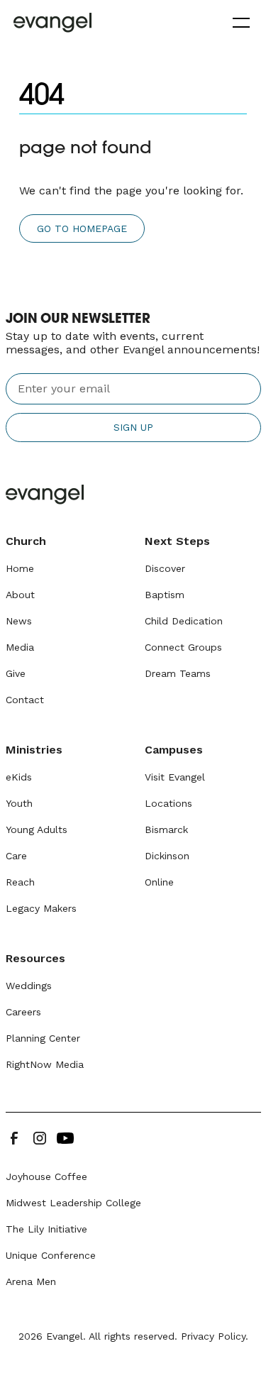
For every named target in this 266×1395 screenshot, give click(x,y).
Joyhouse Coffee (46, 1176)
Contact (25, 699)
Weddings (29, 985)
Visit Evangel (175, 777)
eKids (19, 777)
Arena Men (31, 1281)
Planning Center (43, 1038)
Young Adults (36, 829)
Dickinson (167, 855)
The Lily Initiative (46, 1229)
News (19, 621)
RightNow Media (45, 1064)
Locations (168, 803)
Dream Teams (178, 673)
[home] (52, 23)
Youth (19, 803)
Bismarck (166, 829)
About (20, 594)
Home (20, 568)
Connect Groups (183, 647)
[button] (238, 23)
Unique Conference (51, 1255)
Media (20, 647)
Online (159, 882)
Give (16, 673)
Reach (20, 882)
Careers (23, 1012)
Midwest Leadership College (73, 1202)
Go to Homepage (82, 228)
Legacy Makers (41, 908)
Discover (165, 568)
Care (16, 855)
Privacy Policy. (214, 1336)
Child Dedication (184, 621)
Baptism (164, 594)
